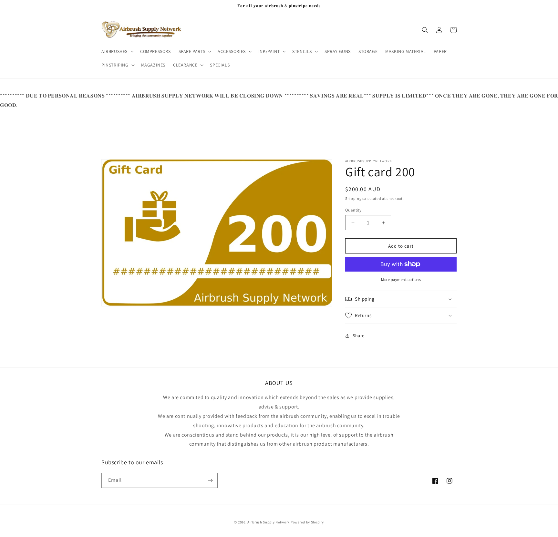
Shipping (353, 198)
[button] (117, 51)
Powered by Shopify (307, 522)
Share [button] (359, 335)
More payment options (401, 279)
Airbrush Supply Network (269, 522)
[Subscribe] (210, 480)
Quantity (353, 210)
